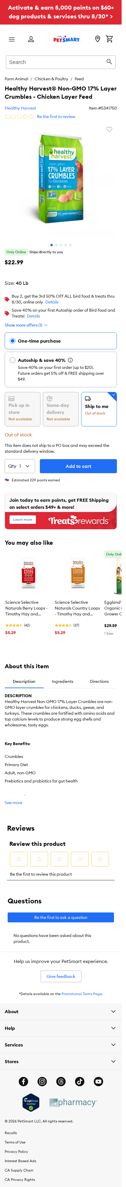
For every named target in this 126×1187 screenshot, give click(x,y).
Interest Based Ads (20, 1156)
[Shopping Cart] (109, 39)
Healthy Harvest (20, 108)
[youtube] (98, 1077)
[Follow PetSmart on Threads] (61, 1077)
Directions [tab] (99, 677)
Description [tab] (24, 677)
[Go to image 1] (51, 241)
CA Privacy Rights (20, 1175)
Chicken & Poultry (51, 78)
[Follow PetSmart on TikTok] (79, 1077)
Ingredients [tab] (62, 677)
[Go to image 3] (61, 241)
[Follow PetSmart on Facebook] (23, 1077)
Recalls (11, 1128)
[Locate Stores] (97, 39)
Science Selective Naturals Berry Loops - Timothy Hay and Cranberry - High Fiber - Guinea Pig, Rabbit (27, 604)
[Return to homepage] (66, 39)
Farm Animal (16, 78)
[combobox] (61, 61)
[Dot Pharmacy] (73, 1098)
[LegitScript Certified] (31, 1098)
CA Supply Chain (19, 1166)
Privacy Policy (16, 1147)
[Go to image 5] (70, 241)
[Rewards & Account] (31, 39)
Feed (79, 78)
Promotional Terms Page (82, 989)
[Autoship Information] (70, 355)
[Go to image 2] (56, 241)
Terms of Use (15, 1138)
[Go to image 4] (65, 241)
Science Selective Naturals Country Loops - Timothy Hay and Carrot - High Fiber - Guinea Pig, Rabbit (77, 604)
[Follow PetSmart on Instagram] (42, 1077)
